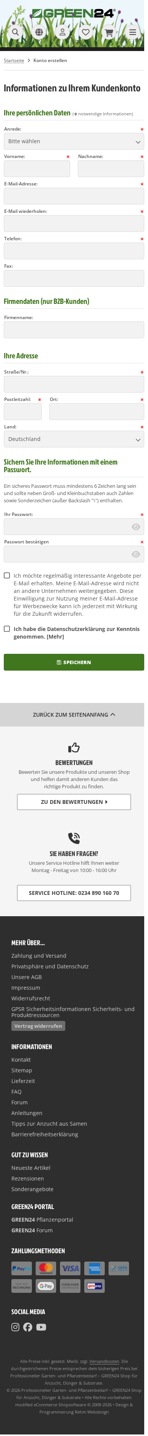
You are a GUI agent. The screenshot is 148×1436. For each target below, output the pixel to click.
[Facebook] (27, 1327)
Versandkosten (104, 1361)
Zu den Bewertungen (72, 801)
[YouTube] (41, 1327)
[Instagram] (15, 1327)
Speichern (74, 662)
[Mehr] (55, 636)
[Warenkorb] (109, 32)
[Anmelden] (62, 32)
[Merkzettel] (85, 32)
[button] (74, 141)
